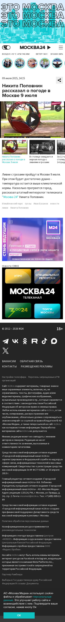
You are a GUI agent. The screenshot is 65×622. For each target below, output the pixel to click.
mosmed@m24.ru (29, 496)
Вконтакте (15, 341)
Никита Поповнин (19, 208)
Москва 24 (33, 48)
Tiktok (44, 341)
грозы (28, 203)
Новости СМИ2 (10, 265)
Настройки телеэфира (14, 377)
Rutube (34, 341)
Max (54, 341)
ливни (5, 208)
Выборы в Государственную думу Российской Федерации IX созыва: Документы (27, 581)
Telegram (5, 341)
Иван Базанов (41, 203)
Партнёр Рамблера (12, 574)
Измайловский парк (12, 203)
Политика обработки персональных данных (25, 521)
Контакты (9, 366)
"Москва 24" (10, 197)
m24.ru (11, 386)
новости (54, 203)
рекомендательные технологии (19, 530)
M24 (21, 329)
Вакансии (9, 361)
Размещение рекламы (37, 366)
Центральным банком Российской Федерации (26, 542)
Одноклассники (24, 341)
